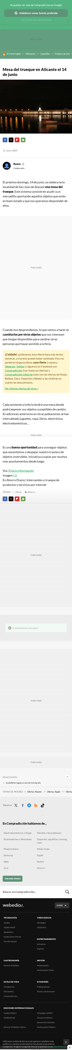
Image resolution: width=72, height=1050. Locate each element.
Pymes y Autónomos (46, 991)
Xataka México (10, 1013)
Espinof (40, 948)
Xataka (7, 922)
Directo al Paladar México (15, 1027)
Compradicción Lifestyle (19, 374)
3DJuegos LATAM (44, 1013)
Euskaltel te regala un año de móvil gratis (23, 783)
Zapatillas (45, 53)
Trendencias (9, 987)
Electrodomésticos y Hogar (18, 832)
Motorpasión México (46, 1027)
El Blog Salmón (43, 987)
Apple (40, 855)
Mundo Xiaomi (10, 941)
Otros (18, 492)
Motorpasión (43, 965)
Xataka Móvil (9, 927)
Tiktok (42, 804)
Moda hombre (11, 848)
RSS (36, 804)
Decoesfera (9, 991)
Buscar (67, 892)
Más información (61, 1046)
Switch (40, 861)
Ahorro (31, 492)
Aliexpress (31, 53)
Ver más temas (13, 878)
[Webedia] (13, 907)
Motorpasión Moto (45, 970)
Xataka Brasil (9, 1017)
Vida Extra (41, 927)
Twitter (11, 140)
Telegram (10, 366)
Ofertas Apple (54, 791)
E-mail (23, 140)
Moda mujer (43, 848)
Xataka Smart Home (12, 936)
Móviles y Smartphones (49, 832)
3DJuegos (41, 922)
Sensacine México (45, 1017)
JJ (15, 475)
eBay (6, 861)
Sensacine (41, 944)
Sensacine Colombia (46, 1022)
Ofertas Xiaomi (34, 791)
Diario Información (21, 470)
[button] (18, 164)
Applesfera (8, 932)
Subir (60, 905)
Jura (6, 868)
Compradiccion (10, 996)
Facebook (5, 140)
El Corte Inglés (14, 53)
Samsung (8, 855)
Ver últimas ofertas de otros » (21, 388)
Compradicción (13, 370)
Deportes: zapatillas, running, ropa (52, 841)
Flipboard (17, 140)
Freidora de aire (62, 53)
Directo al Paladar (11, 965)
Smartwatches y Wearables (18, 839)
